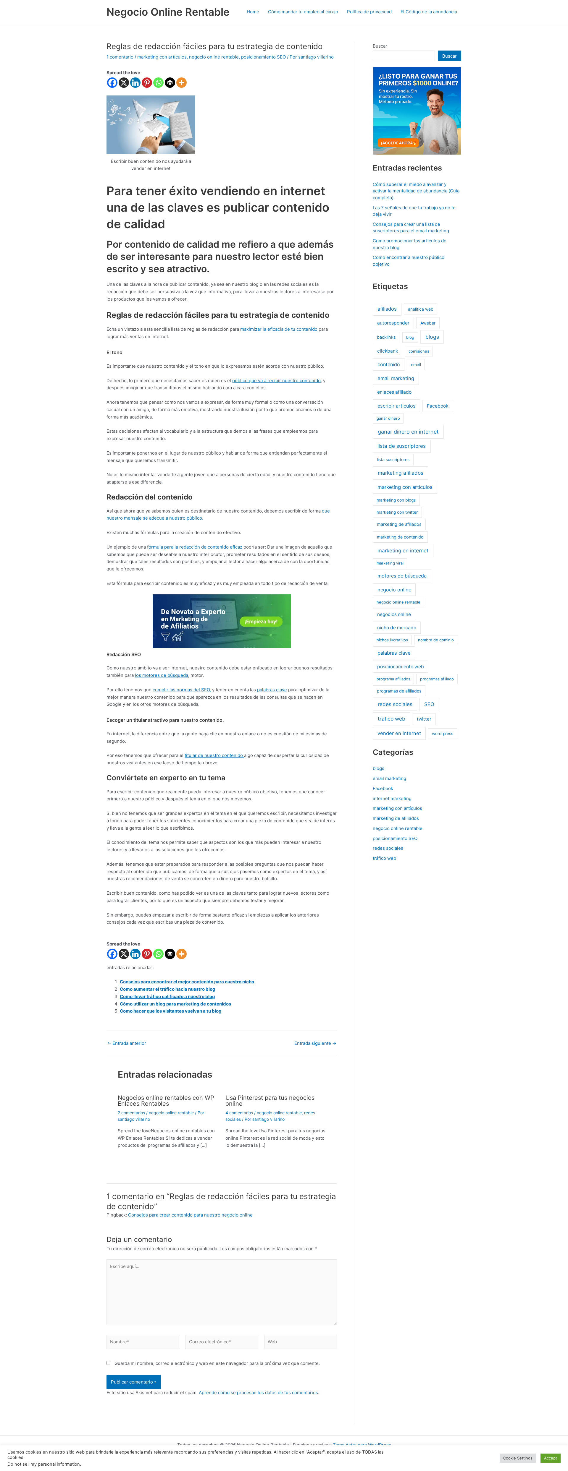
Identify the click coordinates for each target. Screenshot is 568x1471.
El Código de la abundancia (429, 11)
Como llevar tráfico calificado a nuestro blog (167, 996)
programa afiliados (393, 679)
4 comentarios (239, 1112)
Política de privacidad (369, 11)
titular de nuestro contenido (214, 755)
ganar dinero (388, 418)
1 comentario (119, 57)
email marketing (395, 378)
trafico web (391, 719)
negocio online (394, 590)
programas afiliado (437, 679)
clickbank (387, 351)
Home (253, 11)
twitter (424, 719)
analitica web (420, 309)
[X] (124, 82)
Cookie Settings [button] (517, 1458)
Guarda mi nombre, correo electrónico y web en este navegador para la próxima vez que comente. (217, 1363)
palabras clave (272, 689)
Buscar (380, 46)
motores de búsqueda (402, 576)
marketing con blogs (396, 500)
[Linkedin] (135, 82)
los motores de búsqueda (161, 675)
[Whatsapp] (158, 82)
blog (410, 337)
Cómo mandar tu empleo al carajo (303, 11)
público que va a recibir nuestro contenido (276, 380)
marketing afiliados (400, 473)
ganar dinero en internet (408, 432)
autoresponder (393, 323)
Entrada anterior (126, 1043)
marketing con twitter (397, 512)
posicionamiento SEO (263, 57)
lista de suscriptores (401, 446)
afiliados (387, 309)
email (416, 364)
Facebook (437, 406)
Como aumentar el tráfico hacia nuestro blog (167, 989)
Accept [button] (550, 1458)
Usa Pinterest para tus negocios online (269, 1100)
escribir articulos (396, 406)
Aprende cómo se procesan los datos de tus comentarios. (259, 1392)
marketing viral (390, 563)
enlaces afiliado (394, 392)
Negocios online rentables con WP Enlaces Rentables (166, 1100)
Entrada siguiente (315, 1043)
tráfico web (384, 858)
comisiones (419, 351)
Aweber (427, 322)
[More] (181, 82)
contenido (388, 364)
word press (442, 733)
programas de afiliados (399, 690)
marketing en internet (402, 550)
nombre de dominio (436, 640)
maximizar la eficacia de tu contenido (278, 329)
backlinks (386, 337)
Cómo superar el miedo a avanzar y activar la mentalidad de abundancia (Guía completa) (416, 190)
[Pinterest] (147, 82)
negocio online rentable (214, 57)
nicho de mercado (396, 627)
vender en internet (399, 733)
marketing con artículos (162, 57)
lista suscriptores (393, 459)
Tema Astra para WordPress (362, 1445)
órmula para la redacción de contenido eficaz (196, 547)
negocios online (394, 614)
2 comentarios (131, 1112)
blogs (432, 337)
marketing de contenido (400, 536)
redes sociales (395, 704)
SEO (429, 704)
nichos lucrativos (392, 640)
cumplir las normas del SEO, (182, 689)
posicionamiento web (400, 666)
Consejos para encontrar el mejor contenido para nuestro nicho (187, 982)
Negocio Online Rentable (168, 12)
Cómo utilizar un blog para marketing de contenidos (175, 1004)
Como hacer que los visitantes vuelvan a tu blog (171, 1011)
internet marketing (392, 798)
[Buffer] (170, 82)
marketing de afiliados (399, 524)
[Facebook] (112, 82)
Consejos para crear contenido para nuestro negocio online (190, 1215)
